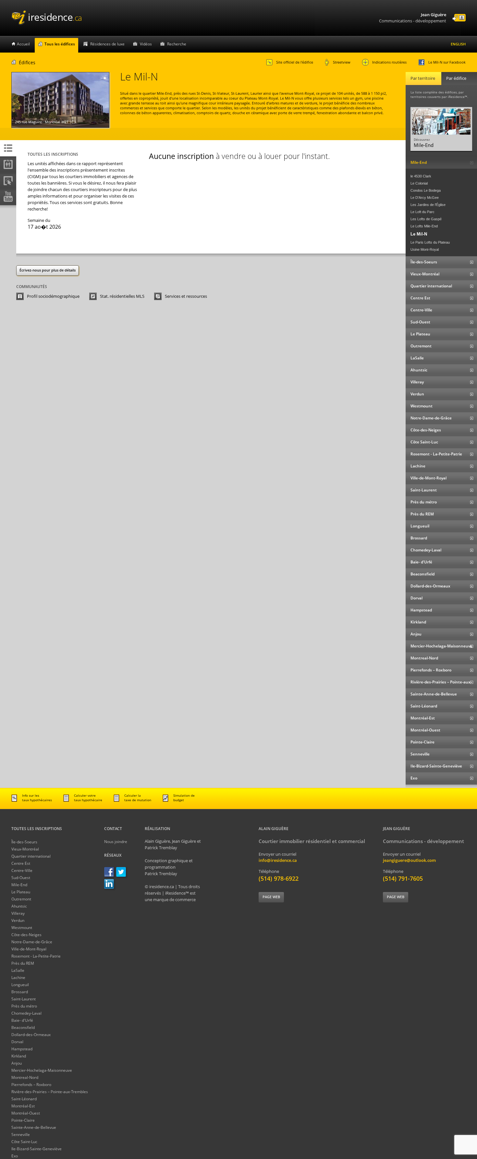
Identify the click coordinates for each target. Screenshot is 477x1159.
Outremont (21, 899)
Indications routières (389, 62)
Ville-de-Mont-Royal (28, 949)
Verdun (17, 920)
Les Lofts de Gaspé (426, 219)
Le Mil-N (418, 234)
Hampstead (21, 1049)
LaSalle (17, 970)
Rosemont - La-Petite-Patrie (36, 956)
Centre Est (20, 863)
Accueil (23, 44)
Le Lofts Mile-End (424, 226)
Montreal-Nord (24, 1077)
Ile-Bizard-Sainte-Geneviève (36, 1149)
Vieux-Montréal (25, 849)
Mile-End (19, 884)
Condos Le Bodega (425, 190)
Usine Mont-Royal (424, 249)
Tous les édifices (59, 44)
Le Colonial (419, 183)
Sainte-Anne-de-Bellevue (33, 1127)
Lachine (18, 977)
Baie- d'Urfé (22, 1020)
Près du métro (24, 1006)
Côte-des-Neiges (26, 934)
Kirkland (18, 1056)
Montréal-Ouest (25, 1113)
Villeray (18, 913)
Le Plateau (20, 892)
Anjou (16, 1063)
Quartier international (31, 856)
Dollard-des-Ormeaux (31, 1034)
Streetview (341, 62)
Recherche (176, 44)
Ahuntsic (19, 906)
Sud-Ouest (20, 877)
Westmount (21, 927)
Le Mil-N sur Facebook (447, 62)
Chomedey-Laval (26, 1013)
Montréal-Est (23, 1106)
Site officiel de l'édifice (294, 62)
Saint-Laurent (23, 999)
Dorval (17, 1041)
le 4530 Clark (420, 176)
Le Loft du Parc (422, 212)
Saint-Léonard (24, 1099)
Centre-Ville (21, 870)
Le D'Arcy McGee (424, 197)
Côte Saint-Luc (24, 1141)
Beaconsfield (23, 1027)
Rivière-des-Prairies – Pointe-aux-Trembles (49, 1091)
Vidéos (146, 44)
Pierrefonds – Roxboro (31, 1084)
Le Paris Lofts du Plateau (430, 242)
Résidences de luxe (107, 44)
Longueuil (20, 984)
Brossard (19, 992)
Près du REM (22, 963)
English (458, 44)
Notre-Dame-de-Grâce (31, 942)
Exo (14, 1156)
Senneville (20, 1134)
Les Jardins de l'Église (428, 205)
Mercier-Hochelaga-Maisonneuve (41, 1070)
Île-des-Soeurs (24, 842)
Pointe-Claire (23, 1120)
